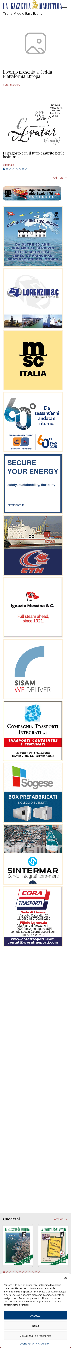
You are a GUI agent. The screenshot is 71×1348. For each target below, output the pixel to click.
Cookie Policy (27, 1343)
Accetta (35, 1315)
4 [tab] (13, 169)
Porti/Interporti (11, 84)
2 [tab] (7, 169)
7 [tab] (23, 169)
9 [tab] (30, 1272)
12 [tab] (39, 1272)
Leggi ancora (35, 159)
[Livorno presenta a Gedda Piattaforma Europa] (35, 43)
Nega (35, 1325)
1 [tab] (4, 169)
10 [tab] (33, 1272)
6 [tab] (20, 169)
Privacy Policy (42, 1343)
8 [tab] (26, 169)
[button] (65, 1278)
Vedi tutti (58, 177)
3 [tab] (10, 169)
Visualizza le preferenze (35, 1336)
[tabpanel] (35, 159)
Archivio (59, 1219)
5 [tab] (16, 169)
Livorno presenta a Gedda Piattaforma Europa (27, 74)
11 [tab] (36, 1272)
